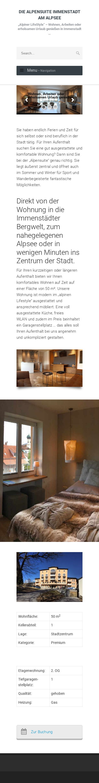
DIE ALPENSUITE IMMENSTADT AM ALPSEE (49, 22)
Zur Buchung (42, 732)
